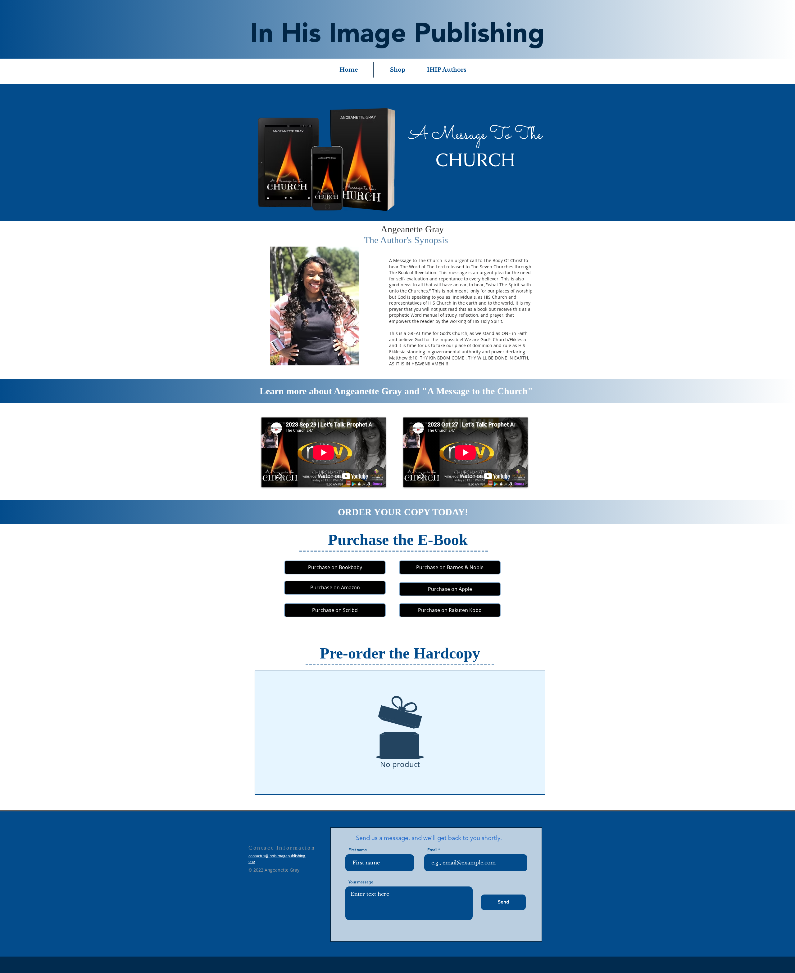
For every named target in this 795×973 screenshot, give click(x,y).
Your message (360, 882)
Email (432, 850)
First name (357, 850)
